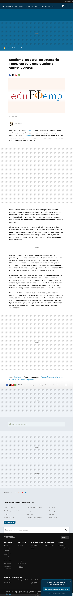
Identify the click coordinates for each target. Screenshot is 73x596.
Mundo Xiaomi (8, 557)
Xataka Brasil (7, 582)
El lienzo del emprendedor (26, 380)
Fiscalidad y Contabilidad (15, 6)
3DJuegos (20, 545)
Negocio (51, 514)
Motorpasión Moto (63, 548)
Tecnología (52, 511)
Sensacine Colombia (34, 583)
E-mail (19, 75)
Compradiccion (8, 568)
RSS (18, 492)
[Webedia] (69, 1)
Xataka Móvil (7, 548)
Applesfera (7, 550)
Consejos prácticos (9, 507)
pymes (35, 385)
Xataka (6, 545)
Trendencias (7, 563)
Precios (14, 48)
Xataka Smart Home (7, 553)
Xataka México (8, 580)
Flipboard (63, 6)
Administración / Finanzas (34, 507)
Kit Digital (29, 6)
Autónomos (30, 514)
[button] (18, 123)
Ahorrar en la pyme (9, 517)
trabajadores (53, 517)
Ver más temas (10, 522)
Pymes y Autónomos (21, 566)
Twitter (66, 6)
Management (30, 511)
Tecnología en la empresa (34, 517)
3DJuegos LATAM (23, 580)
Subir (64, 537)
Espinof (33, 548)
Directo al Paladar (49, 545)
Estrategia (52, 507)
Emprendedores (45, 385)
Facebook (70, 6)
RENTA (37, 6)
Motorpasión (62, 545)
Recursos (27, 385)
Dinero (7, 48)
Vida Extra (20, 548)
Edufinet (27, 135)
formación (56, 385)
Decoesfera (7, 566)
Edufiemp (28, 130)
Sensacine (34, 545)
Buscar (66, 530)
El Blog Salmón (22, 563)
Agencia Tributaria (47, 6)
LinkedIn (26, 492)
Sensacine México (36, 580)
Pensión (21, 48)
